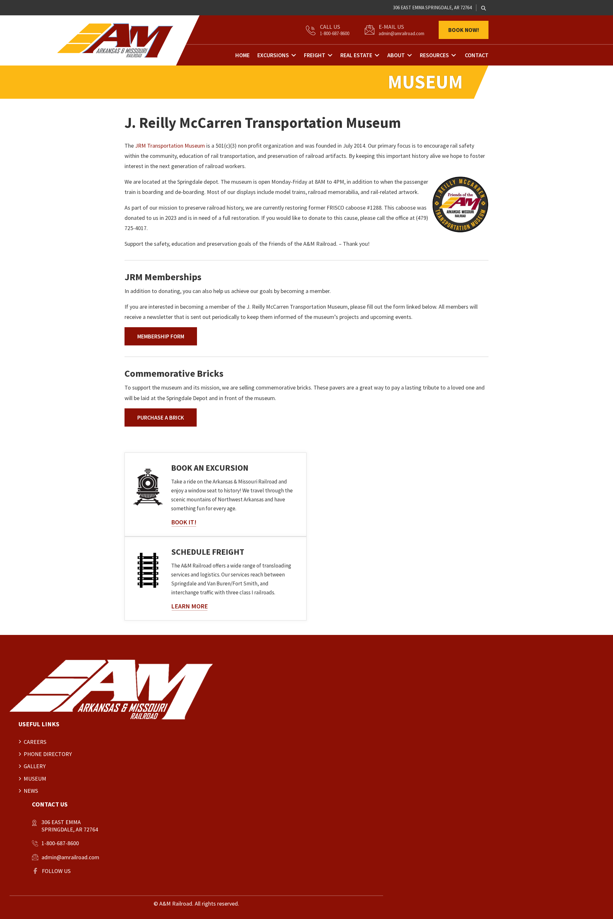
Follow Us (56, 871)
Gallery (35, 766)
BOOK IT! (183, 522)
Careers (35, 741)
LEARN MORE (189, 606)
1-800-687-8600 (334, 33)
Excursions (273, 55)
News (31, 790)
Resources (434, 55)
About (396, 55)
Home (242, 55)
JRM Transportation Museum (170, 145)
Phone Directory (48, 754)
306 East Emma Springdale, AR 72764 (432, 7)
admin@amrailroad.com (401, 33)
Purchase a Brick (160, 417)
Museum (35, 778)
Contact (476, 55)
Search (483, 8)
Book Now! (463, 30)
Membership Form (160, 336)
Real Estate (356, 55)
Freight (314, 55)
